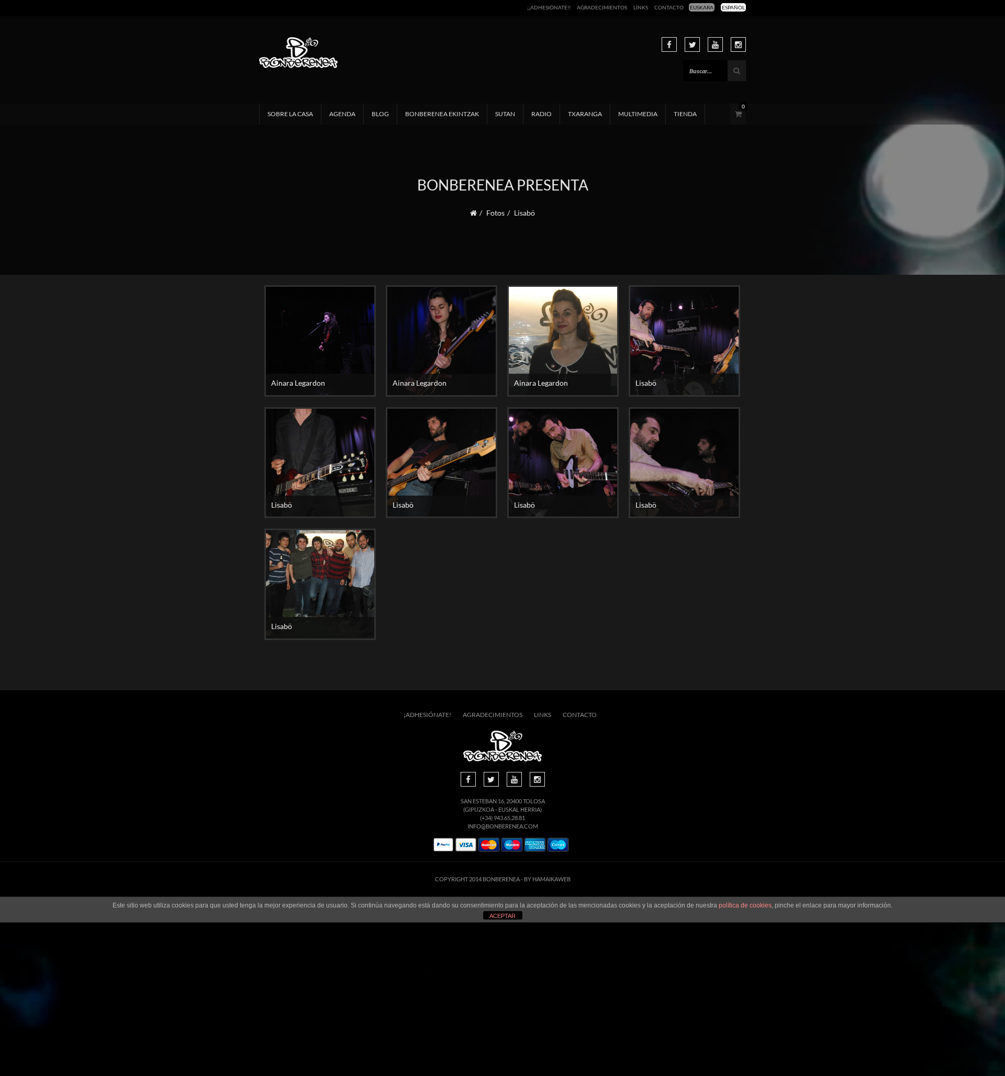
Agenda (342, 114)
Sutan (505, 114)
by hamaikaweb (547, 879)
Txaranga (585, 114)
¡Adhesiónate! (427, 715)
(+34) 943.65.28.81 (502, 817)
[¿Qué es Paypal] (443, 845)
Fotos (495, 212)
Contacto (669, 7)
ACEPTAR (502, 916)
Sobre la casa (290, 114)
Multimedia (637, 114)
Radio (541, 114)
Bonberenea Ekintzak (442, 114)
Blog (380, 114)
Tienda (685, 114)
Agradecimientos (602, 7)
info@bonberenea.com (502, 826)
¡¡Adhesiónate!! (549, 7)
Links (640, 7)
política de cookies (745, 905)
